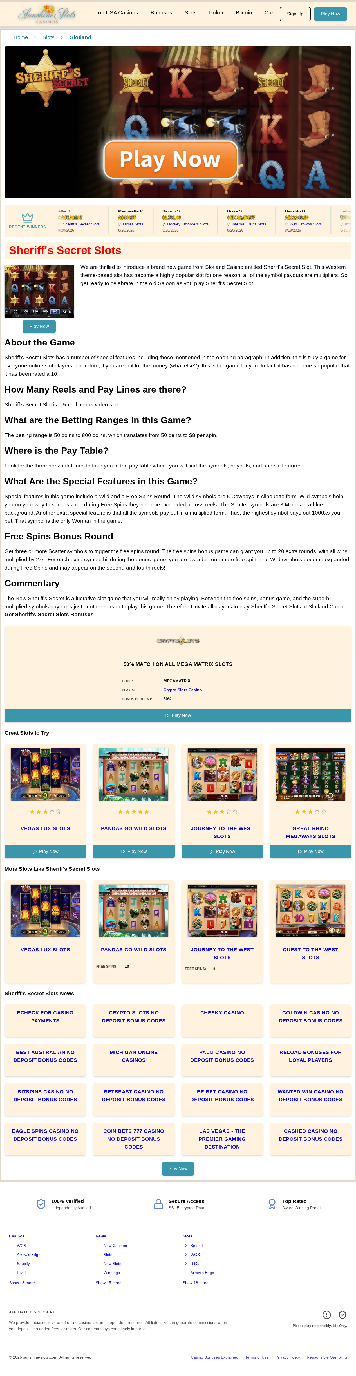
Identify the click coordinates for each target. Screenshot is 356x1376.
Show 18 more (196, 1282)
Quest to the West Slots (311, 953)
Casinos (17, 1236)
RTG (195, 1263)
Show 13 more (22, 1282)
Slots (191, 12)
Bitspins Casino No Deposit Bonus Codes (45, 1095)
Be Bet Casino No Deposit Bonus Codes (222, 1095)
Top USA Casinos (116, 12)
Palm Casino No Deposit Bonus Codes (222, 1056)
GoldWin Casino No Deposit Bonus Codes (311, 1016)
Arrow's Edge (29, 1254)
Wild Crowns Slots (298, 224)
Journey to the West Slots (222, 832)
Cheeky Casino (222, 1013)
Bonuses (161, 12)
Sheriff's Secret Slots (73, 224)
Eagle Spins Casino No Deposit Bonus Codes (45, 1135)
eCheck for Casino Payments (45, 1016)
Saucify (23, 1263)
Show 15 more (109, 1282)
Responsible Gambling (327, 1357)
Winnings (112, 1272)
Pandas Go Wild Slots (134, 828)
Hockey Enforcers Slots (180, 224)
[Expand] (186, 1245)
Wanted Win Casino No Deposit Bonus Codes (311, 1095)
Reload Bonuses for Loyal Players (310, 1056)
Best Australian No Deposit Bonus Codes (45, 1056)
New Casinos (115, 1245)
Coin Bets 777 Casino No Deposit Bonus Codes (133, 1139)
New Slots (112, 1263)
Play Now (330, 14)
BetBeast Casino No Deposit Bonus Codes (134, 1095)
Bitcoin (244, 12)
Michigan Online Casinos (134, 1056)
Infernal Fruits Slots (241, 224)
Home (21, 37)
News (101, 1236)
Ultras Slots (125, 224)
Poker (216, 12)
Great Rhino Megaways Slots (310, 832)
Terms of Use (257, 1357)
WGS (21, 1245)
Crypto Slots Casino (183, 690)
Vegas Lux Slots (45, 828)
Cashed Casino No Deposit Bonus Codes (311, 1135)
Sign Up (295, 14)
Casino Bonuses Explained (214, 1357)
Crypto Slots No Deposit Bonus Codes (134, 1016)
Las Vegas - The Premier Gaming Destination (222, 1139)
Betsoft (197, 1245)
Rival (21, 1272)
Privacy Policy (288, 1357)
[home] (46, 22)
